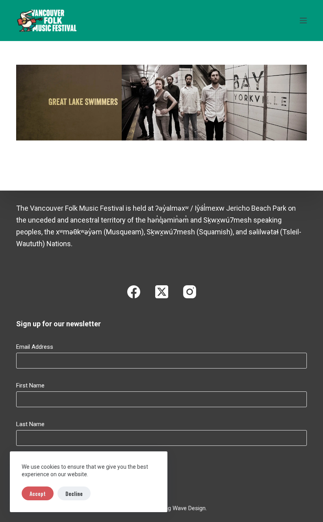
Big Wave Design (184, 508)
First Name (30, 385)
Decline (74, 494)
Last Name (30, 424)
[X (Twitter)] (161, 291)
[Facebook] (133, 291)
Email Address (34, 346)
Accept (38, 494)
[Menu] (303, 20)
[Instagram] (189, 291)
